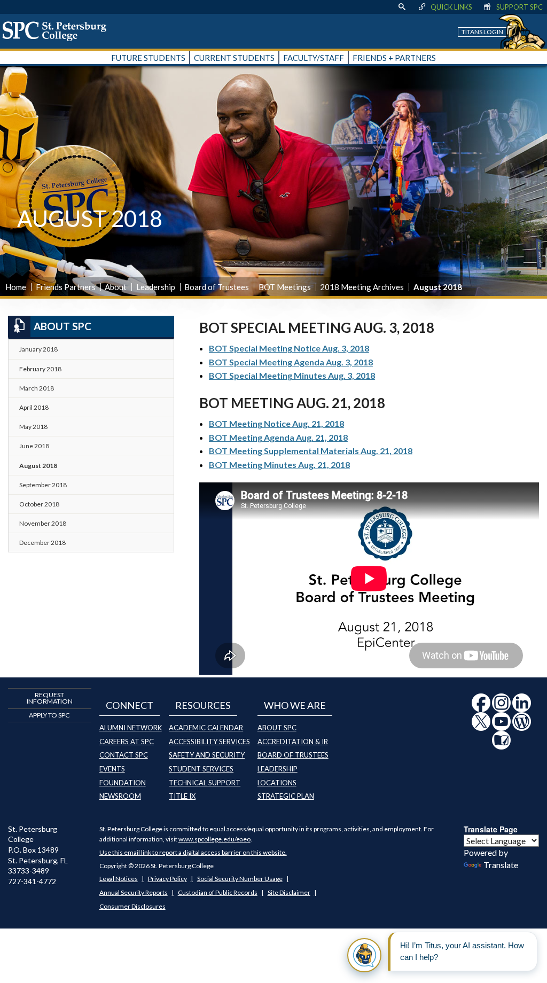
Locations (276, 782)
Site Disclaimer (289, 892)
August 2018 (38, 466)
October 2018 (39, 504)
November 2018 (42, 523)
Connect (129, 705)
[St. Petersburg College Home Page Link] (58, 31)
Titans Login (482, 32)
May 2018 (33, 427)
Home (15, 287)
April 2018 (34, 407)
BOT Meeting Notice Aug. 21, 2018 (276, 423)
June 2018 (34, 446)
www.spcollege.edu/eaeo (214, 839)
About (116, 287)
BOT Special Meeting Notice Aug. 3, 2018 (289, 348)
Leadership (155, 287)
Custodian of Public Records (217, 892)
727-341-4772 (32, 881)
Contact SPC (123, 755)
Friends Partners (66, 287)
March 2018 (36, 388)
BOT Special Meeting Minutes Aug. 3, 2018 (292, 375)
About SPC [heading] (62, 326)
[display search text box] (402, 7)
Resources (203, 705)
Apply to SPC (49, 715)
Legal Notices (118, 879)
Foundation (122, 782)
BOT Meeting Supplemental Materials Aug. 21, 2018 (310, 451)
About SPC (276, 727)
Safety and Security (207, 755)
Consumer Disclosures (132, 906)
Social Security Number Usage (240, 879)
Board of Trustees (216, 287)
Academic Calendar (206, 727)
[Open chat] (364, 955)
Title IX (182, 796)
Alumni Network (130, 727)
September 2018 (43, 485)
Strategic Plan (285, 796)
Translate (500, 865)
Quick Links (451, 7)
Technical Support (204, 782)
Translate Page (491, 829)
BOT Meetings (285, 287)
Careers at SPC (126, 741)
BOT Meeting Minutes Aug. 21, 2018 (279, 464)
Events (112, 768)
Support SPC (519, 7)
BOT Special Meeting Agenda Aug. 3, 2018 (291, 362)
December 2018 (42, 543)
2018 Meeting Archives (362, 287)
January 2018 (38, 349)
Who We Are (295, 705)
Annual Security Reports (133, 892)
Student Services (201, 768)
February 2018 (40, 369)
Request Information (50, 698)
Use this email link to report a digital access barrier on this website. (193, 852)
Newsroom (120, 796)
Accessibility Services (209, 741)
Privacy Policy (167, 879)
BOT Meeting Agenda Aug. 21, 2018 (278, 437)
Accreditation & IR (292, 741)
